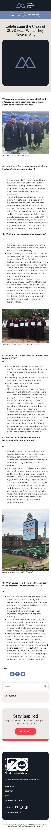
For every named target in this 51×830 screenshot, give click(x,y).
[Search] (45, 686)
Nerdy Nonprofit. (37, 826)
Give (7, 796)
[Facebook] (16, 807)
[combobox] (22, 686)
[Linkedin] (26, 807)
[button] (13, 14)
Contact (9, 791)
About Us (9, 786)
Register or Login (13, 801)
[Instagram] (21, 807)
